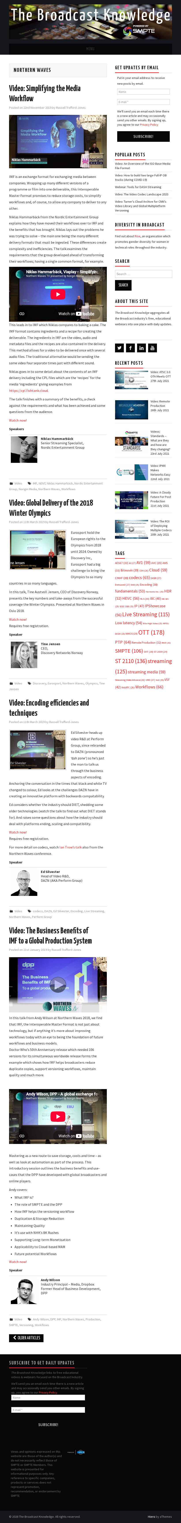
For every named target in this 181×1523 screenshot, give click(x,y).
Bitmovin (129, 570)
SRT (148, 651)
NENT (42, 483)
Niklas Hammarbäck (60, 483)
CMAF (121, 578)
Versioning (26, 1325)
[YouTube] (152, 348)
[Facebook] (130, 348)
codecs (38, 911)
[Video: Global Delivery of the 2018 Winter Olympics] (37, 550)
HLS (144, 598)
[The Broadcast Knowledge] (90, 21)
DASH (156, 578)
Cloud (158, 570)
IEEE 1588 (127, 606)
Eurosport (54, 683)
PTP (123, 642)
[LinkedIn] (141, 348)
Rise (137, 236)
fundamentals (130, 591)
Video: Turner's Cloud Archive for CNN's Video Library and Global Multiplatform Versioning (140, 206)
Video (18, 483)
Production (93, 1319)
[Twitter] (119, 348)
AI (132, 563)
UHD (150, 680)
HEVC (130, 598)
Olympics (91, 683)
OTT (151, 632)
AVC (156, 563)
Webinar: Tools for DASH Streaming (138, 187)
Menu (90, 49)
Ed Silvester (61, 911)
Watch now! (18, 420)
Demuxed (122, 584)
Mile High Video (152, 623)
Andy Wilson (41, 1319)
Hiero (151, 1517)
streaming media (147, 672)
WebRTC (128, 687)
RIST (166, 642)
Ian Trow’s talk (70, 847)
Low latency (128, 622)
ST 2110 (131, 661)
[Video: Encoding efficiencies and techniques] (37, 750)
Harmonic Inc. (155, 591)
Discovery (39, 683)
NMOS (132, 633)
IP (139, 606)
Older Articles (28, 1338)
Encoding (77, 911)
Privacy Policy (149, 125)
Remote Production (146, 643)
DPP (52, 1319)
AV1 (143, 562)
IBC (155, 598)
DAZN (48, 911)
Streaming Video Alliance (130, 680)
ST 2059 (160, 651)
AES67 (121, 563)
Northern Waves (49, 489)
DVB (135, 584)
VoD (160, 680)
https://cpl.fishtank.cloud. (29, 390)
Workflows (68, 489)
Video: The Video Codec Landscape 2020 (141, 194)
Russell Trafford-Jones (71, 108)
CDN (144, 570)
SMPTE (13, 1325)
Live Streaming (94, 911)
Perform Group (42, 917)
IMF (35, 483)
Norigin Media (28, 489)
